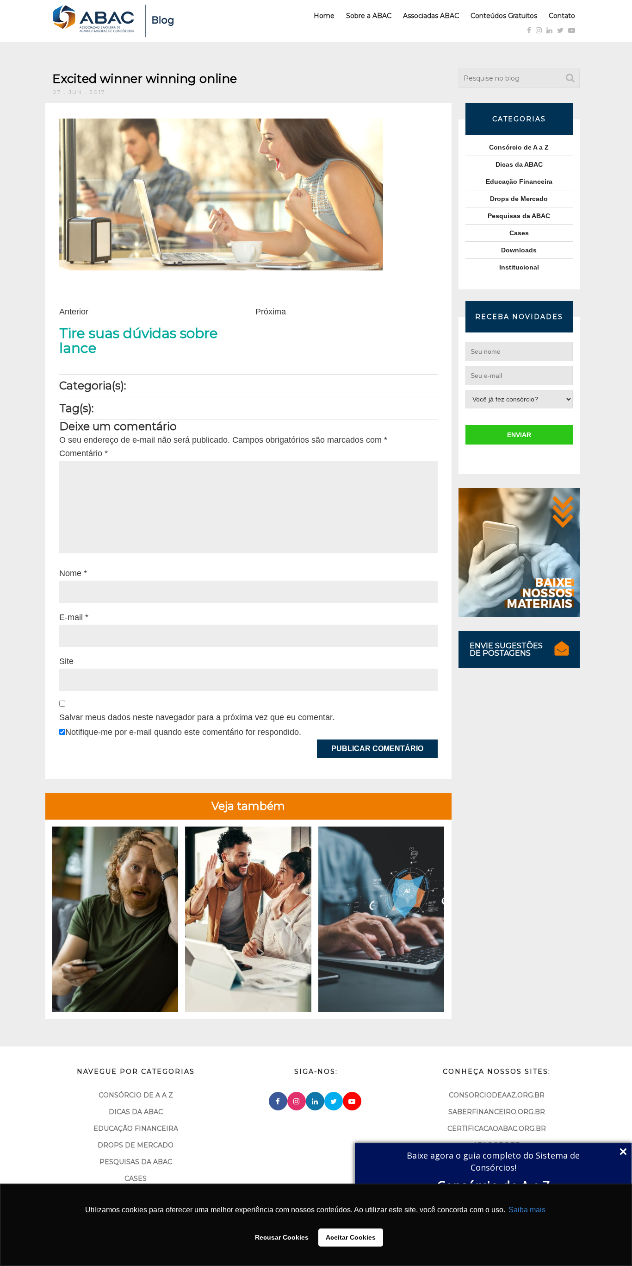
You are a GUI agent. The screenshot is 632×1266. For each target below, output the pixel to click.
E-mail (73, 617)
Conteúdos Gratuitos (504, 16)
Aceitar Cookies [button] (351, 1237)
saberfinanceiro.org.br (496, 1112)
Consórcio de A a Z (519, 147)
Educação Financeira (519, 181)
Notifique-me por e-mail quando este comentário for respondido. (183, 732)
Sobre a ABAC (368, 16)
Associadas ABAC (431, 16)
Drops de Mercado (519, 198)
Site (66, 661)
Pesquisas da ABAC (519, 215)
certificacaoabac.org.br (496, 1128)
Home (324, 16)
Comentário (83, 453)
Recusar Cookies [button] (282, 1237)
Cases (519, 233)
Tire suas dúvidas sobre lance (138, 341)
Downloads (519, 250)
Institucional (519, 267)
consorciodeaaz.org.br (497, 1095)
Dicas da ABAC (519, 164)
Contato (562, 16)
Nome (73, 573)
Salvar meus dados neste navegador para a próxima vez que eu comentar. (197, 717)
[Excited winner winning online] (221, 194)
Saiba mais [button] (526, 1210)
